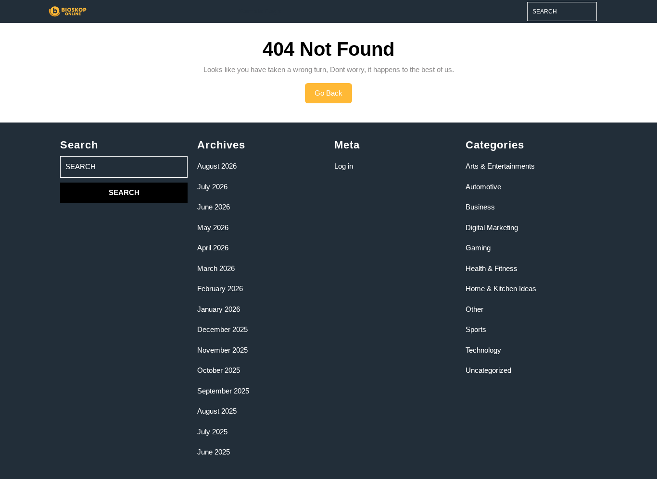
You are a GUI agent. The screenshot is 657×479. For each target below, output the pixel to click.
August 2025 (217, 411)
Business (480, 207)
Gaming (478, 248)
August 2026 (217, 166)
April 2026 (212, 248)
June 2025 (213, 452)
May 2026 (212, 227)
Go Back (333, 96)
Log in (343, 166)
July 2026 (212, 187)
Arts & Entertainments (500, 166)
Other (474, 309)
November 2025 (222, 350)
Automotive (483, 187)
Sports (476, 329)
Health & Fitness (492, 268)
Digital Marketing (492, 227)
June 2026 (213, 207)
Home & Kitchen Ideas (501, 288)
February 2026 (220, 288)
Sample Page (260, 11)
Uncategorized (488, 370)
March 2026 (216, 268)
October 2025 (218, 370)
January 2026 (218, 309)
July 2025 (212, 432)
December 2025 (222, 329)
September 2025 (223, 391)
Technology (483, 350)
